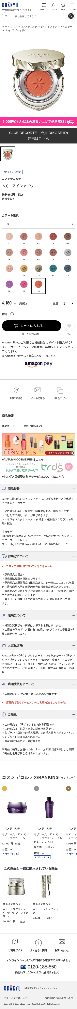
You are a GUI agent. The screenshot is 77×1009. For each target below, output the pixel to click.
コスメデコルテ (29, 26)
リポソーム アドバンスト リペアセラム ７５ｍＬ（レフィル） (48, 838)
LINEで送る (16, 398)
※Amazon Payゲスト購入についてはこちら (29, 355)
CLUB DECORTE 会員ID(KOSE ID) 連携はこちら (38, 136)
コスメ (13, 26)
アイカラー (66, 26)
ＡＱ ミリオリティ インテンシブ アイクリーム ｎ (15, 912)
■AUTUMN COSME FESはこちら (23, 459)
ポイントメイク (48, 26)
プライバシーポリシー (16, 997)
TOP (4, 26)
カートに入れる (31, 325)
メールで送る (38, 398)
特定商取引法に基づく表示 (59, 997)
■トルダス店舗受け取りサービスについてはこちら (33, 476)
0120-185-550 (42, 966)
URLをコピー (60, 398)
